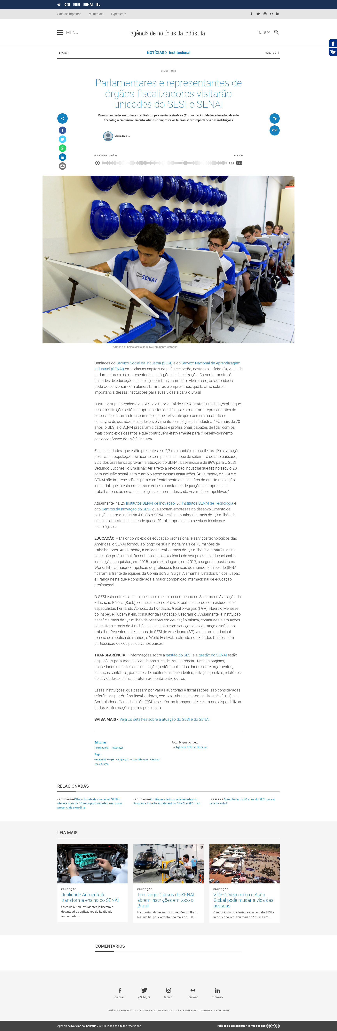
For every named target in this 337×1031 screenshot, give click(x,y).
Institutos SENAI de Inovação (150, 503)
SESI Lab (217, 799)
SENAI (88, 4)
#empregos (122, 759)
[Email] (62, 166)
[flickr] (271, 14)
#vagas (110, 759)
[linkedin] (278, 14)
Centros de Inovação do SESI (126, 509)
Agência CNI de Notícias (191, 747)
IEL (98, 4)
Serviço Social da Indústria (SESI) (144, 363)
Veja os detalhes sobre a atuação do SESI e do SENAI (164, 719)
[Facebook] (62, 130)
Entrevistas (128, 1010)
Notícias (112, 1010)
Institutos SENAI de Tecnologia (207, 503)
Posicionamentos (161, 1010)
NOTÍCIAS (155, 52)
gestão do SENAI (213, 655)
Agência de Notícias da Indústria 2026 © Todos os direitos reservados (99, 1026)
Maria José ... (122, 136)
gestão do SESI (179, 655)
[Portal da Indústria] (58, 4)
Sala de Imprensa (69, 14)
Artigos (143, 1010)
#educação (100, 759)
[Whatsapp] (62, 148)
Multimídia (96, 14)
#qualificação (101, 763)
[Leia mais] (92, 863)
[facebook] (251, 14)
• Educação (117, 747)
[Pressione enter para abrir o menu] (60, 32)
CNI (67, 4)
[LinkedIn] (62, 157)
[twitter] (258, 14)
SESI (76, 4)
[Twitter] (62, 139)
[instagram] (265, 14)
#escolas (154, 759)
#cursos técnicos (139, 759)
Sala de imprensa (186, 1010)
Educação (66, 799)
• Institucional (101, 747)
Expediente (118, 14)
